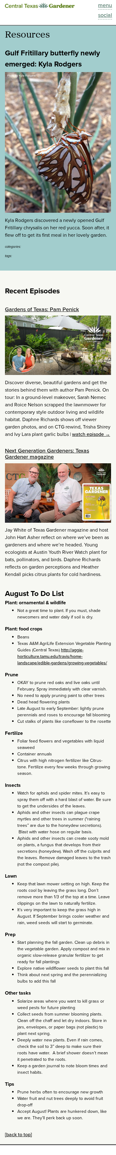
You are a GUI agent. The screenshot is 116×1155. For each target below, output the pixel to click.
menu (105, 5)
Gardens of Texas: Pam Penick (42, 309)
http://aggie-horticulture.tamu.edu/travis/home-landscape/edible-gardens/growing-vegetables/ (62, 656)
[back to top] (18, 1134)
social (105, 15)
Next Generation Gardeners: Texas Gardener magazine (47, 454)
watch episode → (91, 434)
